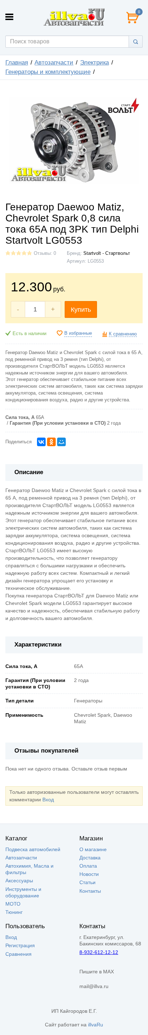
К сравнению (123, 334)
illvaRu (95, 1024)
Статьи (87, 882)
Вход (48, 799)
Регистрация (20, 945)
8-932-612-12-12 (98, 952)
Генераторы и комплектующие (48, 71)
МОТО (12, 904)
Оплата (88, 866)
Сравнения (18, 954)
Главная (16, 62)
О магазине (93, 849)
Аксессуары (19, 880)
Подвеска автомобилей (32, 849)
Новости (89, 874)
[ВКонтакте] (41, 442)
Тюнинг (14, 912)
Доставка (90, 857)
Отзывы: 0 (45, 253)
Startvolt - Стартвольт (106, 253)
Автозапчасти (53, 62)
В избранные (78, 333)
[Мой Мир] (61, 442)
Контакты (90, 891)
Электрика (94, 62)
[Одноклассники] (51, 442)
